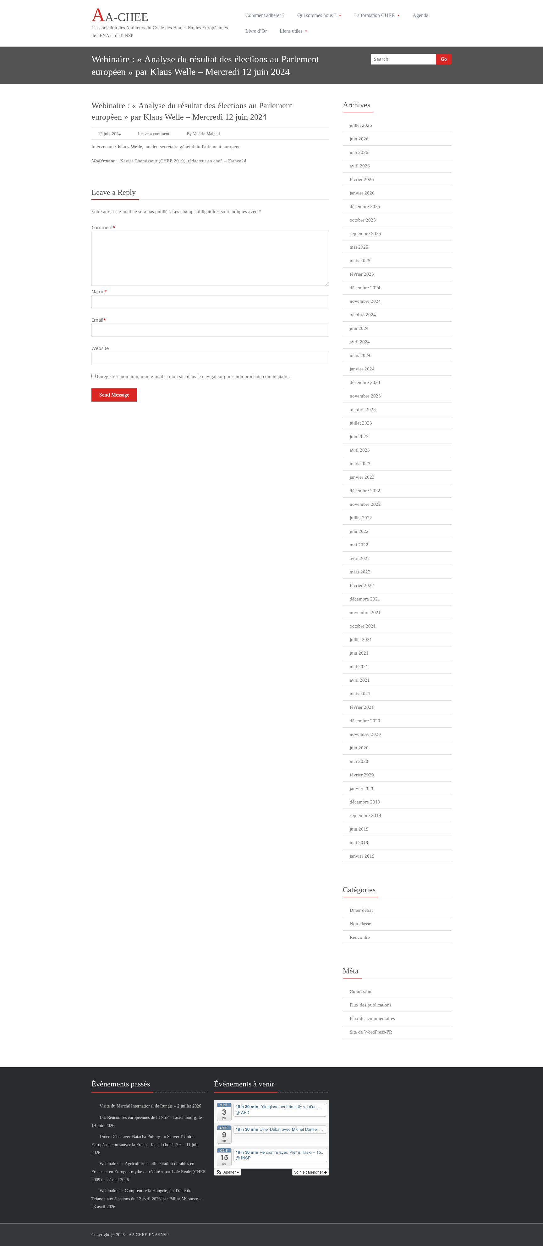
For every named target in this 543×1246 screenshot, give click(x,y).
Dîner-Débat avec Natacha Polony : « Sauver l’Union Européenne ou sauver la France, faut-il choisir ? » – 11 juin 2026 (145, 1144)
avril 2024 (360, 341)
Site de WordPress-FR (371, 1032)
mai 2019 (359, 842)
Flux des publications (371, 1004)
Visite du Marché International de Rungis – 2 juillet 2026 (150, 1106)
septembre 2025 (365, 233)
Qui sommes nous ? (316, 15)
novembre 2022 (365, 504)
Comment (103, 227)
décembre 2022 (365, 490)
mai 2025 (359, 247)
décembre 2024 (365, 287)
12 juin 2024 (109, 134)
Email (98, 320)
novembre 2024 (365, 301)
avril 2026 (360, 165)
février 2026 (362, 179)
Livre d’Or (256, 31)
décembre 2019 (365, 801)
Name (99, 291)
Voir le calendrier (309, 1172)
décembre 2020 (365, 720)
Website (100, 348)
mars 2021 (360, 693)
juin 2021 (359, 653)
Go (444, 59)
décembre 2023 (365, 382)
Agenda (420, 15)
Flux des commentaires (372, 1018)
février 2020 (362, 774)
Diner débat (361, 910)
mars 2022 (360, 571)
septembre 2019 (365, 815)
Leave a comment (153, 134)
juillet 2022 (361, 517)
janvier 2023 (362, 477)
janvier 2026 (362, 192)
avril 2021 (360, 680)
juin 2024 (359, 328)
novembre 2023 (365, 395)
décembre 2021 (365, 598)
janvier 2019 (362, 856)
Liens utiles (291, 31)
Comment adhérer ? (264, 15)
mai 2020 (359, 761)
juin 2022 (359, 531)
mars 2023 (360, 463)
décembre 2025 (365, 206)
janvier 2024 (362, 368)
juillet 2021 (361, 639)
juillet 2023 (361, 423)
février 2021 (362, 707)
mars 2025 (360, 260)
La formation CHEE (374, 15)
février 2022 (362, 585)
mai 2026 (359, 152)
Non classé (360, 923)
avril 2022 (360, 558)
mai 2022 (359, 544)
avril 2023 (360, 450)
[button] (227, 1172)
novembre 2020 (365, 734)
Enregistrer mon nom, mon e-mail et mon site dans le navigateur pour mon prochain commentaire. (193, 376)
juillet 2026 (361, 125)
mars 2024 (360, 355)
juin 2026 (359, 138)
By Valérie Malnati (203, 134)
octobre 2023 (363, 409)
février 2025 (362, 274)
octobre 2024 (363, 314)
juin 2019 (359, 829)
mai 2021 (359, 666)
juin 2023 (359, 436)
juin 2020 (359, 747)
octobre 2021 (363, 626)
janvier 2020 (362, 788)
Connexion (360, 991)
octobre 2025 (363, 220)
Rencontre (360, 937)
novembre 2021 (365, 612)
